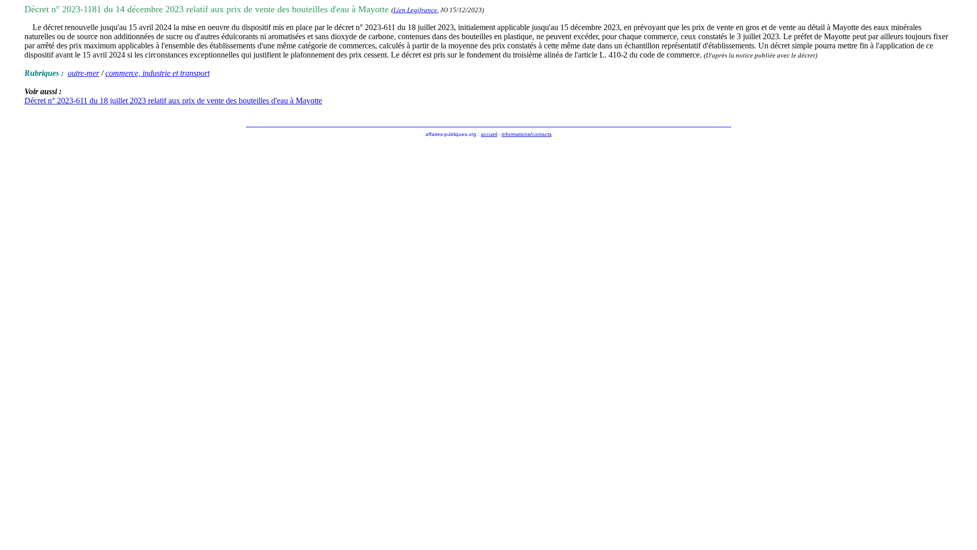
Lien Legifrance (415, 10)
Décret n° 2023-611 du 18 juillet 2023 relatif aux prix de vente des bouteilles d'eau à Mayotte (173, 100)
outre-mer (83, 73)
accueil (489, 134)
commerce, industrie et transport (157, 73)
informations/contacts (527, 134)
